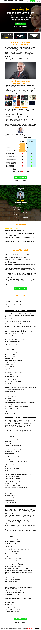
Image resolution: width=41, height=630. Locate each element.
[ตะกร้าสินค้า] (39, 1)
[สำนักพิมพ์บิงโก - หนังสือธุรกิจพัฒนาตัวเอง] (2, 1)
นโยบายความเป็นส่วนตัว (30, 628)
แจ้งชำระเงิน (6, 2)
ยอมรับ (37, 628)
